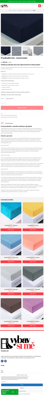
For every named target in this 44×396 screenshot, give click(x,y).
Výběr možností (11, 230)
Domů (10, 10)
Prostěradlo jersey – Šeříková (33, 321)
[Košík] (39, 5)
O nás (2, 372)
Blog (2, 370)
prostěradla (8, 157)
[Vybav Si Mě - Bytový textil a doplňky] (4, 5)
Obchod (14, 10)
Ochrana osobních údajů (26, 393)
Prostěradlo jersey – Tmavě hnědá (11, 321)
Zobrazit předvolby (22, 391)
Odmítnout (22, 388)
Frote (34, 10)
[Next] (41, 29)
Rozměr (2, 98)
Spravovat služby (4, 381)
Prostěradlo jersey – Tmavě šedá (33, 289)
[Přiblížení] (2, 44)
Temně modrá (15, 117)
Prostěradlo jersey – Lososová (33, 257)
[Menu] (42, 5)
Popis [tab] (2, 123)
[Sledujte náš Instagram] (5, 361)
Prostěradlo (10, 117)
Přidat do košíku (22, 108)
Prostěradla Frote (28, 10)
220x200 (4, 117)
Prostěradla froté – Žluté (33, 225)
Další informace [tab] (9, 123)
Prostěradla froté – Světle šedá (11, 289)
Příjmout (22, 385)
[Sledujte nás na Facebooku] (2, 361)
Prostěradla (20, 10)
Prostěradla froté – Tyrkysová (11, 225)
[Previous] (3, 29)
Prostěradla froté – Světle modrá (11, 257)
